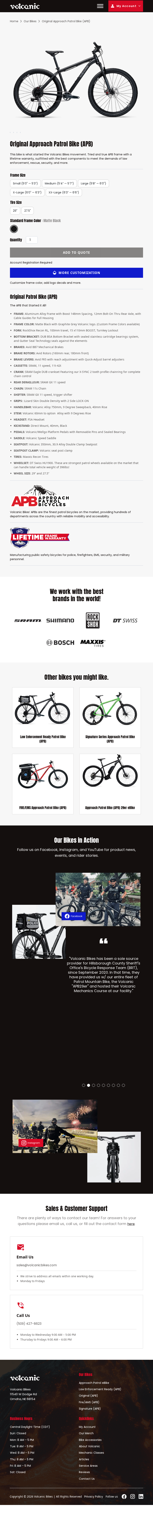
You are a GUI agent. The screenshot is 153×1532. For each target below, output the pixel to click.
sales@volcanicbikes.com (37, 1265)
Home (14, 21)
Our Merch (86, 1433)
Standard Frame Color (35, 220)
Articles (84, 1459)
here (131, 1224)
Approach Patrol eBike (94, 1383)
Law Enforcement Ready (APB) (100, 1389)
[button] (83, 1085)
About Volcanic (89, 1446)
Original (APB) (88, 1396)
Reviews (84, 1472)
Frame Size (18, 175)
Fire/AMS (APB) (89, 1402)
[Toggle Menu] (100, 6)
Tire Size (16, 202)
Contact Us (87, 1479)
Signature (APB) (90, 1409)
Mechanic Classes (91, 1453)
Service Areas (88, 1466)
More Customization (79, 273)
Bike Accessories (90, 1440)
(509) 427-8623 (29, 1323)
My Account (126, 6)
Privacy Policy (93, 1497)
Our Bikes (30, 21)
